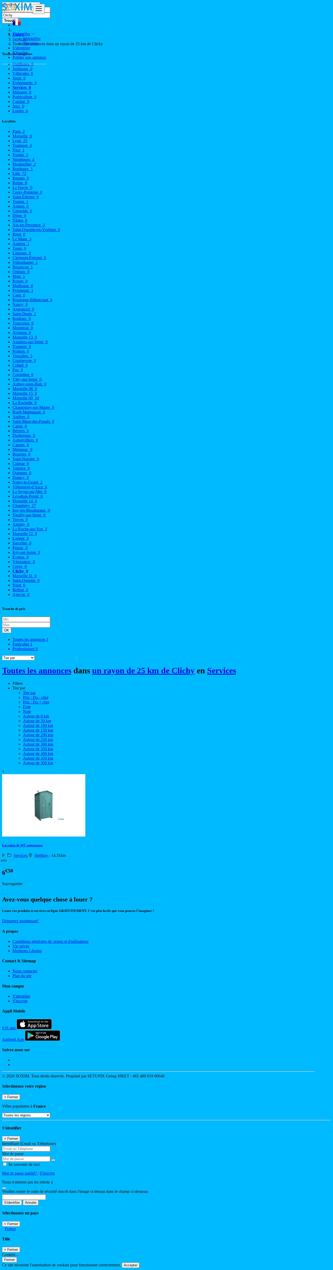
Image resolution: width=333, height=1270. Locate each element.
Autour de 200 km (38, 735)
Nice (18, 150)
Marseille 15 (24, 393)
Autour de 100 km (38, 725)
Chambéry (24, 505)
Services (221, 670)
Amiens (20, 243)
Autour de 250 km (38, 739)
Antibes (20, 416)
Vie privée (20, 946)
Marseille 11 (24, 576)
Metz (18, 276)
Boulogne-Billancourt (32, 300)
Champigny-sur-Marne (33, 407)
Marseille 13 (24, 337)
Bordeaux (22, 169)
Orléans (20, 271)
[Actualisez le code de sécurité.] (4, 1187)
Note (27, 711)
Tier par (29, 692)
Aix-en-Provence (28, 225)
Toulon (20, 201)
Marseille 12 (24, 533)
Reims (19, 183)
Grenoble (22, 211)
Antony (20, 524)
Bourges (21, 454)
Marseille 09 (25, 398)
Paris (18, 131)
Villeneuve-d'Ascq (29, 487)
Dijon (19, 215)
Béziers (20, 431)
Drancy (20, 477)
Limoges (21, 253)
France (10, 1229)
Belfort (20, 590)
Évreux (20, 557)
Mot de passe (13, 1153)
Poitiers (20, 351)
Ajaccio (20, 594)
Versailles (22, 356)
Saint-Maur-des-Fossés (33, 421)
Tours (19, 248)
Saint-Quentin (26, 580)
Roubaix (21, 318)
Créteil (20, 365)
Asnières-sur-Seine (30, 342)
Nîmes (19, 220)
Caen (18, 295)
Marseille (22, 136)
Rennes (20, 178)
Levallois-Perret (27, 496)
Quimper (21, 473)
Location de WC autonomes (22, 845)
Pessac (20, 547)
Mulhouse (22, 286)
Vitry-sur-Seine (27, 379)
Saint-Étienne (25, 197)
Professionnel (25, 649)
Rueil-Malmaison (28, 412)
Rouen (20, 281)
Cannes (20, 445)
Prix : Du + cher (36, 702)
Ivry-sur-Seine (26, 552)
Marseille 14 (24, 501)
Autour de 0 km (36, 716)
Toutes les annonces (30, 639)
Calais (19, 426)
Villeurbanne (25, 262)
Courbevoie (24, 360)
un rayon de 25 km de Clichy (143, 670)
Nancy (20, 304)
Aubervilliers (25, 440)
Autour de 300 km (38, 744)
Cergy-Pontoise (27, 192)
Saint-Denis (24, 314)
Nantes (20, 155)
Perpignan (22, 290)
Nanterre (21, 346)
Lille (19, 173)
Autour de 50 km (37, 721)
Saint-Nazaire (25, 459)
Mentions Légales (27, 951)
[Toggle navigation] (39, 9)
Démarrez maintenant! (20, 921)
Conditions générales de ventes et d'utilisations (50, 941)
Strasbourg (23, 159)
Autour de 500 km (38, 763)
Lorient (20, 538)
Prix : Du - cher (35, 697)
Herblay (42, 855)
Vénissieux (23, 562)
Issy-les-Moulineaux (31, 510)
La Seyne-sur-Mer (29, 491)
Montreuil (22, 328)
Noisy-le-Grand (27, 482)
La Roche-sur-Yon (29, 529)
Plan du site (21, 975)
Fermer (9, 1260)
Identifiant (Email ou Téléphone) (29, 1143)
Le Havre (22, 187)
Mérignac (22, 449)
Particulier (22, 644)
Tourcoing (23, 323)
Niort (18, 585)
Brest (18, 234)
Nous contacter (24, 971)
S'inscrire (30, 43)
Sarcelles (21, 543)
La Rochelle (24, 402)
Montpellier (24, 164)
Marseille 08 (24, 388)
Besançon (22, 267)
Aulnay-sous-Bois (29, 384)
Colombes (22, 374)
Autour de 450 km (38, 758)
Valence (21, 468)
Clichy (20, 571)
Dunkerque (23, 435)
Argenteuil (23, 309)
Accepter (130, 1265)
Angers (20, 206)
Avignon (21, 332)
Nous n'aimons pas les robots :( (27, 1182)
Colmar (20, 463)
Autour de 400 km (38, 753)
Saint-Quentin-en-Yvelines (36, 229)
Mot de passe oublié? (20, 1173)
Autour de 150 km (38, 730)
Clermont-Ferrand (29, 257)
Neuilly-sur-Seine (29, 515)
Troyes (20, 519)
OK (6, 630)
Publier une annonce (29, 57)
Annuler (30, 1203)
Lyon (19, 141)
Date (27, 707)
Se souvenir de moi (23, 1164)
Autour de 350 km (38, 749)
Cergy (19, 566)
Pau (17, 370)
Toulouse (22, 145)
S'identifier (32, 38)
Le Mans (21, 239)
